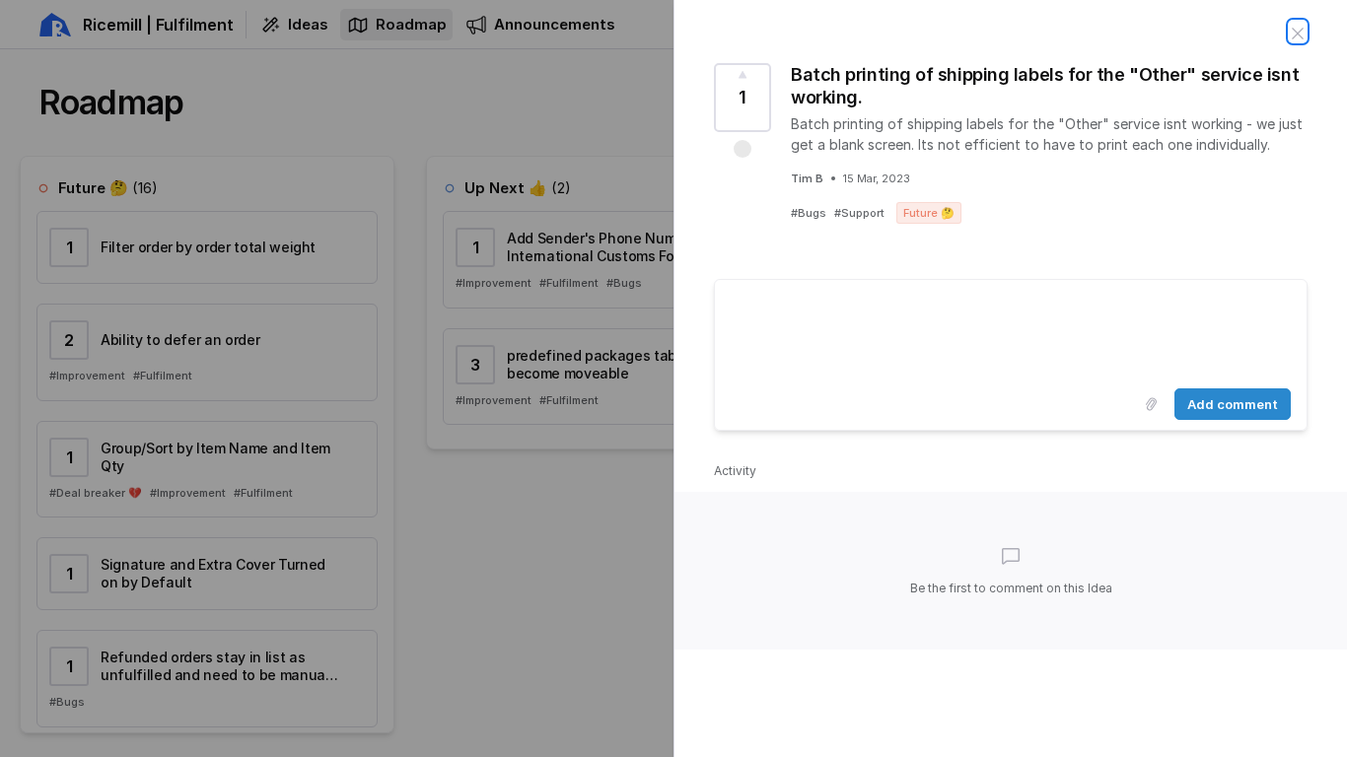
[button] (742, 149)
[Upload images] (1151, 404)
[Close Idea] (1298, 31)
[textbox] (1011, 330)
